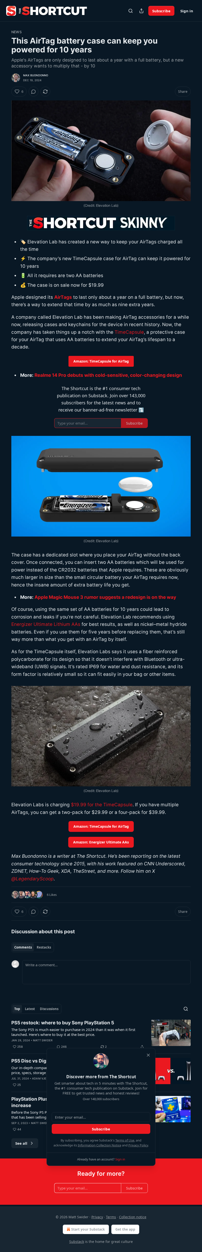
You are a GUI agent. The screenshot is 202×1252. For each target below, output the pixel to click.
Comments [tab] (23, 947)
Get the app (125, 1229)
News (16, 32)
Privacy (97, 1217)
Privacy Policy (138, 1145)
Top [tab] (17, 1009)
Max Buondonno (35, 75)
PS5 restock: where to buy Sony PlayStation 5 (62, 1023)
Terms (111, 1217)
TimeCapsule (129, 332)
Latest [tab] (30, 1009)
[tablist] (32, 947)
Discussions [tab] (49, 1009)
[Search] (130, 11)
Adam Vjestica (43, 1078)
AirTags (63, 297)
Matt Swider (42, 1040)
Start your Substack (88, 1229)
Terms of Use (124, 1140)
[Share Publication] (141, 11)
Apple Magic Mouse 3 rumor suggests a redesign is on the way (105, 597)
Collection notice (132, 1217)
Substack (76, 1241)
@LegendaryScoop (32, 879)
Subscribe (161, 10)
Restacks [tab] (44, 947)
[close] (148, 1055)
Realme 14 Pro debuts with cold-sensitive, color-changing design (108, 375)
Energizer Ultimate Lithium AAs (45, 624)
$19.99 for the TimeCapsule (102, 805)
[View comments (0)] (33, 91)
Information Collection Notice (99, 1145)
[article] (101, 1035)
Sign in (186, 10)
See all (21, 1143)
